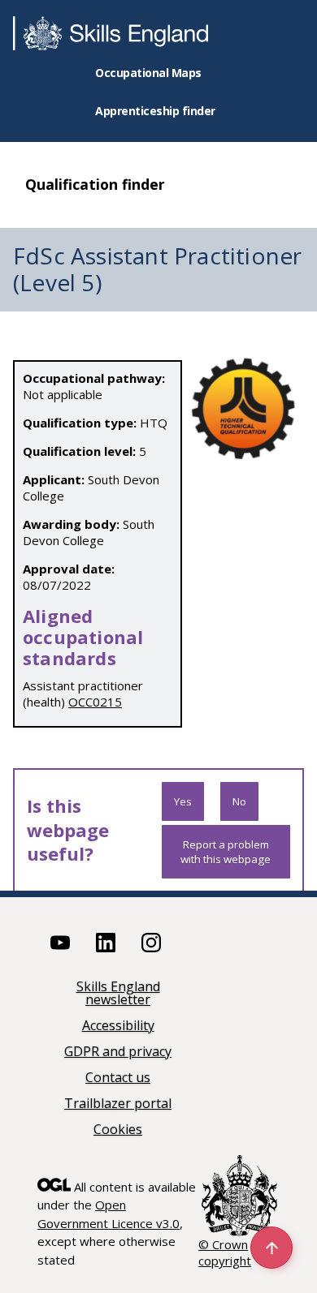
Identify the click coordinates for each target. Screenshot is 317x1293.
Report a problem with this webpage (225, 851)
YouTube (60, 943)
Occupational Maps (148, 72)
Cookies (117, 1130)
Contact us (117, 1078)
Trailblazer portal (118, 1104)
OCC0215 (95, 702)
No (239, 801)
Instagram (151, 943)
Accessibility (118, 1026)
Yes (183, 801)
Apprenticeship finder (155, 110)
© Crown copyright (224, 1252)
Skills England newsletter (118, 994)
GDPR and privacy (118, 1052)
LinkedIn (105, 943)
